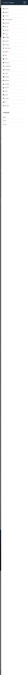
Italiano (4, 120)
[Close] (24, 2)
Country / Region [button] (8, 3)
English (4, 117)
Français (5, 124)
